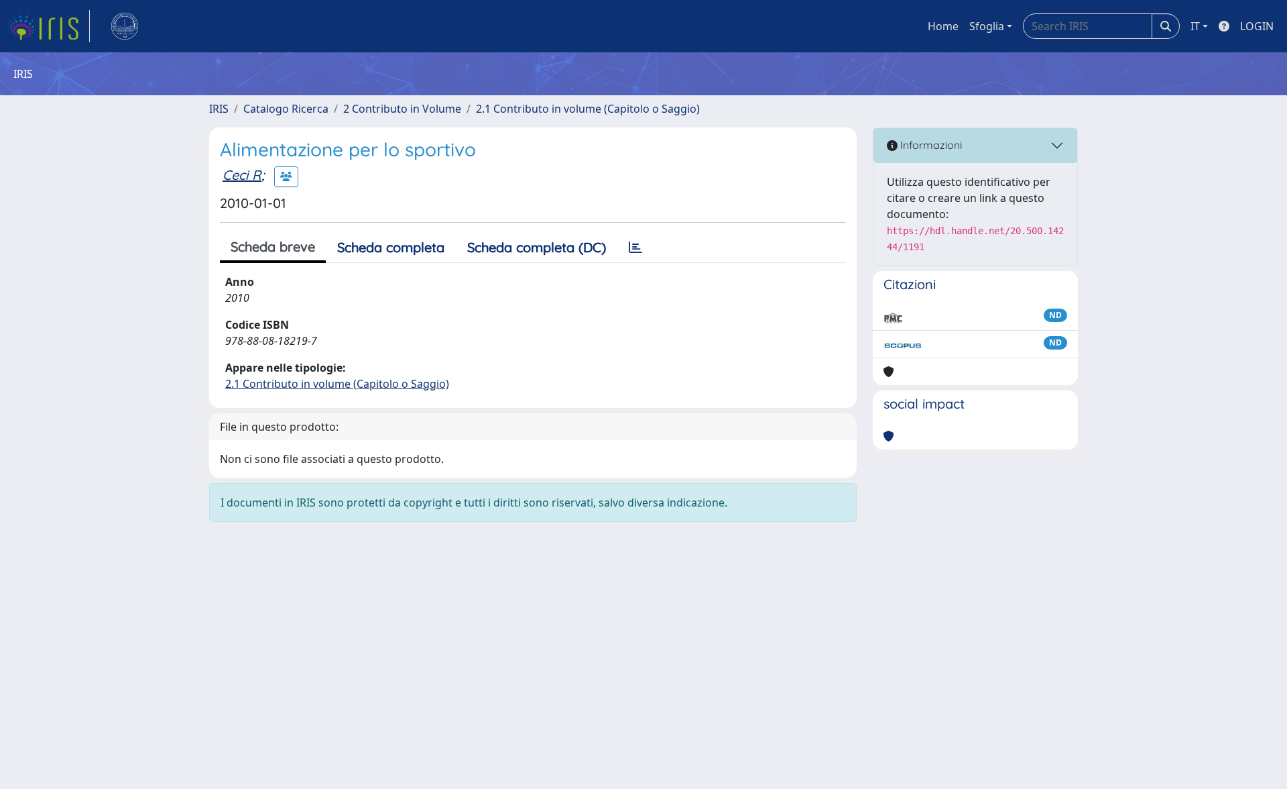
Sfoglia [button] (986, 26)
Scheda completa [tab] (390, 247)
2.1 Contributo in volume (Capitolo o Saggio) (588, 108)
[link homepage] (49, 26)
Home (943, 26)
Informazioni (930, 145)
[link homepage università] (125, 26)
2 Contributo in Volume (402, 108)
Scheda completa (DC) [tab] (536, 247)
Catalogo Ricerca (285, 108)
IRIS (219, 108)
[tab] (635, 247)
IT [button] (1195, 26)
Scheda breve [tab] (273, 246)
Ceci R (242, 174)
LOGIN (1257, 26)
